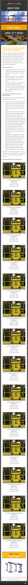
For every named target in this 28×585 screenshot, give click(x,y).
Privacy (22, 578)
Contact (14, 579)
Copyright (11, 579)
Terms (25, 578)
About (18, 579)
